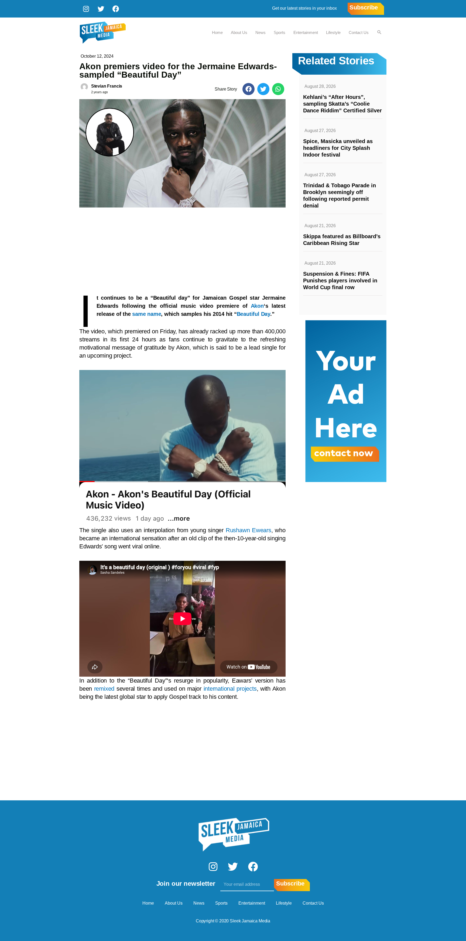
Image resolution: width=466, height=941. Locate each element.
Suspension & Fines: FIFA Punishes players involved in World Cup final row (340, 280)
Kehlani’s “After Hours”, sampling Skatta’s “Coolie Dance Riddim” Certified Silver (342, 103)
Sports (279, 32)
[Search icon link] (379, 32)
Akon (257, 306)
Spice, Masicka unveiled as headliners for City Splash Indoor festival (338, 148)
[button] (248, 89)
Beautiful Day (253, 314)
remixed (104, 688)
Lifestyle (333, 32)
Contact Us (359, 32)
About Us (239, 32)
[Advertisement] (182, 248)
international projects (230, 688)
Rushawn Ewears (248, 530)
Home (217, 32)
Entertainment (305, 32)
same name (146, 314)
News (260, 32)
